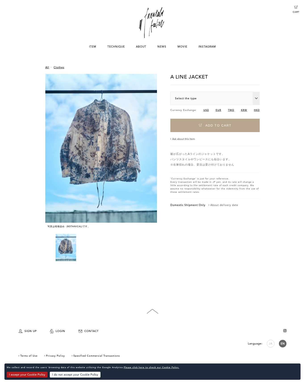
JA (270, 343)
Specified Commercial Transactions (96, 355)
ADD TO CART (218, 125)
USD (206, 110)
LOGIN (60, 331)
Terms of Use (29, 355)
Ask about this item (183, 139)
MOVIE (182, 46)
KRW (244, 110)
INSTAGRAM (207, 46)
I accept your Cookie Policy (27, 374)
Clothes (59, 67)
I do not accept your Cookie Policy (75, 374)
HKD (257, 110)
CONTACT (91, 331)
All (47, 67)
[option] (101, 154)
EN (283, 343)
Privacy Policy (55, 355)
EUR (218, 110)
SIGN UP (31, 331)
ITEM (92, 46)
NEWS (161, 46)
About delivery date (224, 205)
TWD (231, 110)
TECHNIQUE (116, 46)
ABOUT (141, 46)
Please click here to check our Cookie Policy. (151, 367)
